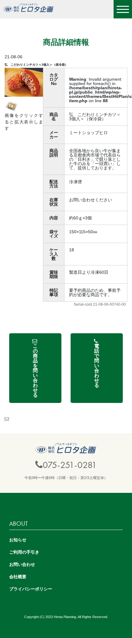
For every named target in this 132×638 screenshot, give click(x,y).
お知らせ (17, 539)
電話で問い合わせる (96, 365)
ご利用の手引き (24, 552)
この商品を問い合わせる (35, 370)
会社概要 (17, 576)
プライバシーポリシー (30, 588)
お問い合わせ (22, 564)
